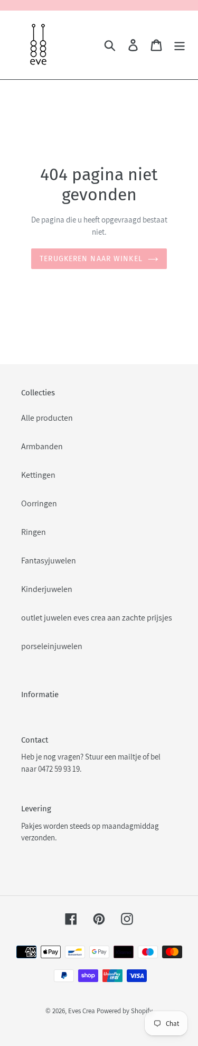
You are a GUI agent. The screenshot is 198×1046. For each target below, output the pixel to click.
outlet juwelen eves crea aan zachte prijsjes (96, 617)
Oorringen (39, 503)
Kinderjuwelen (46, 589)
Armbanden (42, 446)
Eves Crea (81, 1010)
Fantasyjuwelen (48, 560)
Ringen (33, 532)
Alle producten (47, 417)
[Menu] (179, 45)
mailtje (129, 757)
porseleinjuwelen (51, 646)
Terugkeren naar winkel (91, 258)
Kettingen (38, 474)
